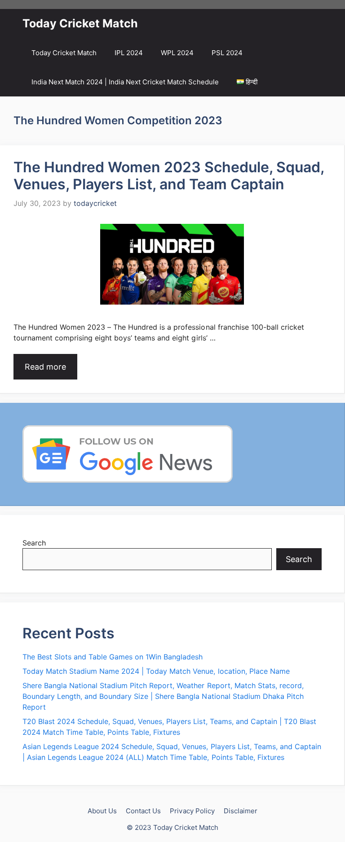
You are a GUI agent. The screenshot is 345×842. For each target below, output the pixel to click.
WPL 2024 (177, 52)
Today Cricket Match (80, 23)
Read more (45, 366)
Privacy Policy (192, 811)
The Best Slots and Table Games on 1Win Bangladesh (112, 656)
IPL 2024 (129, 52)
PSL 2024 (227, 52)
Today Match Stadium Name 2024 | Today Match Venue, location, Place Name (156, 671)
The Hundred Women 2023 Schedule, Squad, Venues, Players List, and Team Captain (168, 175)
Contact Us (143, 811)
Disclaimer (240, 811)
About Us (102, 811)
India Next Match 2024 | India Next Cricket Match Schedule (125, 82)
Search (34, 542)
